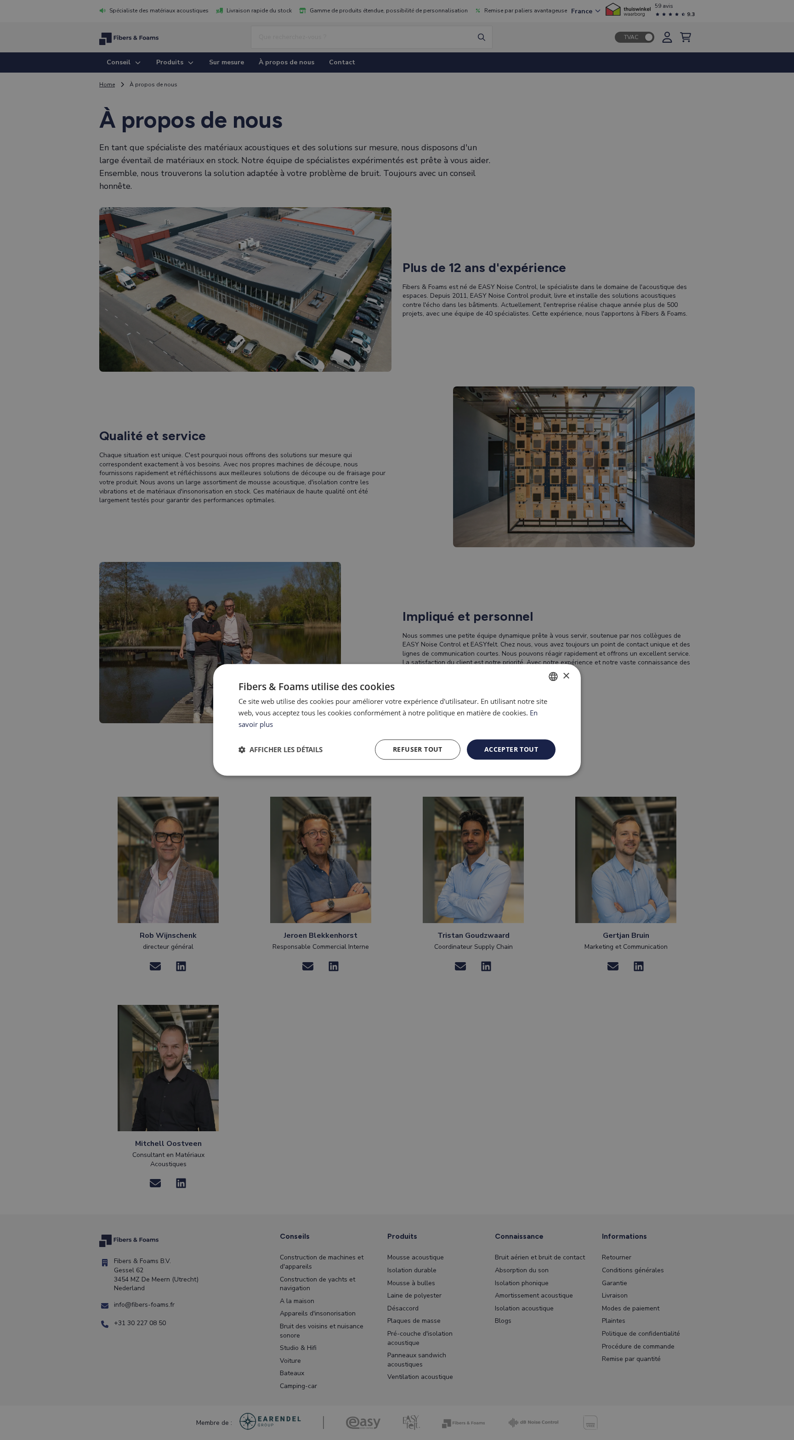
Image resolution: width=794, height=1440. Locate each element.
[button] (280, 749)
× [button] (565, 676)
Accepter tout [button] (511, 749)
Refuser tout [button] (417, 749)
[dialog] (397, 720)
